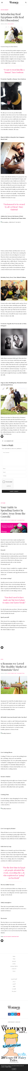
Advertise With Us (14, 966)
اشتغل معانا (14, 991)
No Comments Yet (8, 441)
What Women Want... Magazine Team (16, 520)
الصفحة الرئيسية (14, 979)
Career (14, 971)
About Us (14, 961)
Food (2, 659)
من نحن (14, 981)
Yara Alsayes (10, 23)
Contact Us (14, 968)
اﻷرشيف (14, 983)
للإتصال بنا (14, 988)
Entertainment (4, 9)
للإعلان (14, 986)
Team (14, 958)
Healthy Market (7, 936)
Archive (14, 963)
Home (14, 956)
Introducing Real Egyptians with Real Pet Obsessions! (12, 17)
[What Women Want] (14, 2)
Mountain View (15, 936)
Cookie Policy (8, 1067)
